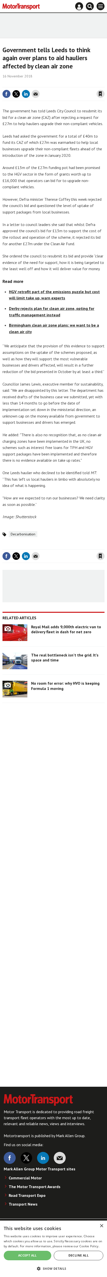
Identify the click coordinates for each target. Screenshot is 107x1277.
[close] (104, 83)
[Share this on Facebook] (6, 94)
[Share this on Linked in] (26, 94)
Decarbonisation (23, 534)
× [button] (101, 1226)
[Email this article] (36, 94)
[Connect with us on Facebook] (10, 1158)
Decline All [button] (78, 1255)
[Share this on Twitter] (16, 94)
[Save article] (101, 94)
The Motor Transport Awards (34, 1186)
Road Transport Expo (27, 1195)
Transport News (23, 1204)
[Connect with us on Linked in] (43, 1158)
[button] (53, 1268)
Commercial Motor (25, 1177)
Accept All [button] (27, 1255)
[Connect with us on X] (26, 1158)
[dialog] (53, 1249)
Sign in (41, 83)
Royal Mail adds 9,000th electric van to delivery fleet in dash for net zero (66, 629)
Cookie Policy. (89, 1246)
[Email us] (60, 1158)
